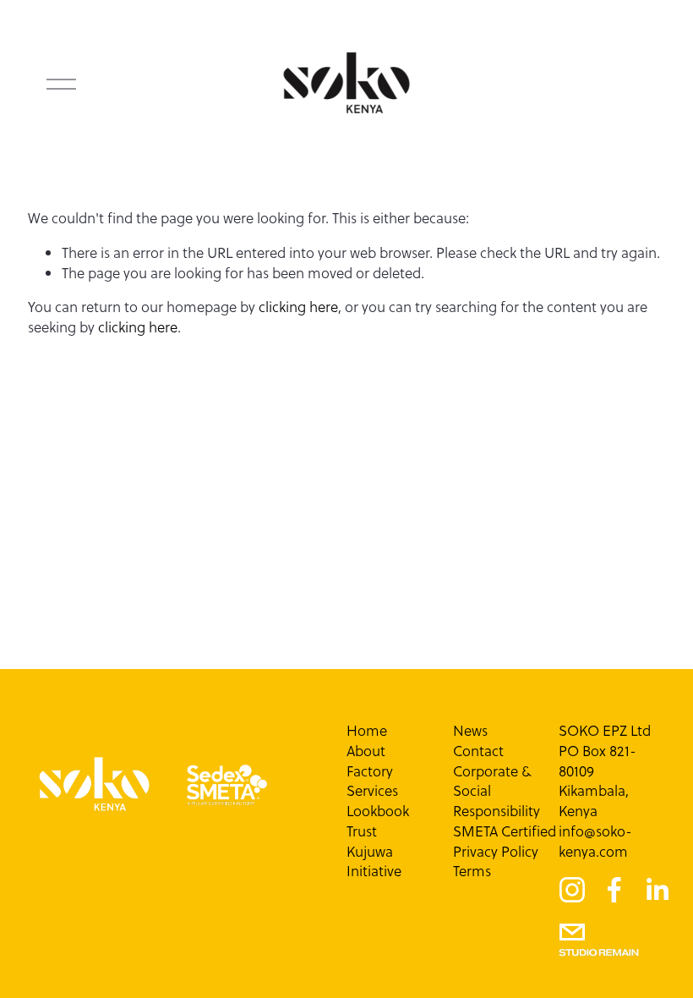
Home (366, 731)
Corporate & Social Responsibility (496, 792)
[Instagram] (572, 889)
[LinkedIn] (656, 889)
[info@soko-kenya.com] (572, 932)
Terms (472, 871)
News (470, 731)
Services (372, 791)
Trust (361, 832)
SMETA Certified (504, 832)
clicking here (298, 307)
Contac (476, 751)
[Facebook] (614, 889)
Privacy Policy (495, 852)
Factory (369, 771)
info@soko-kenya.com (595, 842)
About (365, 751)
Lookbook (377, 811)
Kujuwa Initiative (373, 862)
